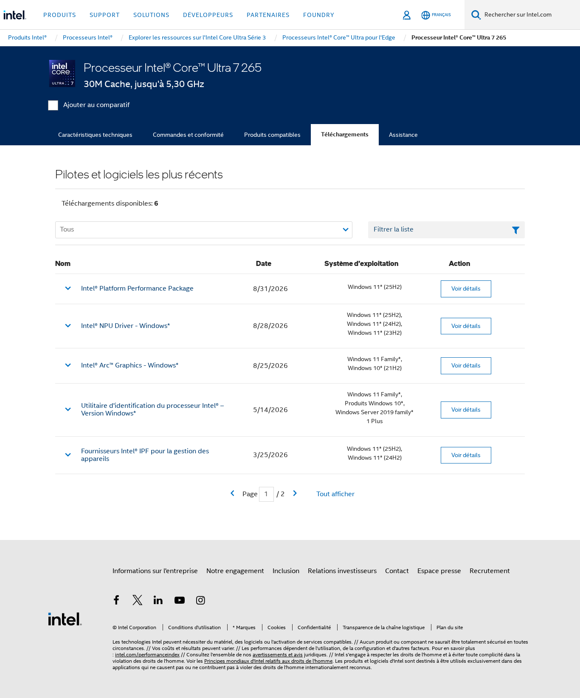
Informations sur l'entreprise (155, 571)
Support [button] (105, 15)
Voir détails (466, 288)
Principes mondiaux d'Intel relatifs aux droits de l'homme (268, 661)
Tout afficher (335, 494)
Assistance (403, 134)
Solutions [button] (151, 15)
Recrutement (490, 571)
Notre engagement (235, 571)
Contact (397, 571)
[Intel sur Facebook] (116, 601)
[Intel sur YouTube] (179, 601)
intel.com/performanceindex (147, 654)
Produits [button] (59, 15)
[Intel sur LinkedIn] (158, 601)
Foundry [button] (319, 15)
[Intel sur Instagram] (200, 601)
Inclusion (286, 571)
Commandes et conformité (188, 134)
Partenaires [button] (268, 15)
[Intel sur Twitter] (137, 601)
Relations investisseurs (342, 571)
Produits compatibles (272, 134)
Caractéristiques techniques (95, 134)
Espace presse (439, 571)
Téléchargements (345, 134)
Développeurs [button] (208, 15)
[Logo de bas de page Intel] (65, 618)
